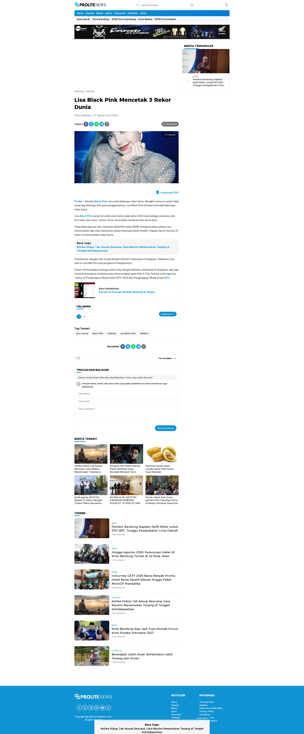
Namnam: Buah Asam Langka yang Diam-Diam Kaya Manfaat (160, 469)
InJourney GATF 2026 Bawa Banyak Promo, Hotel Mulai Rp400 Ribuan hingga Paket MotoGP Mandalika (144, 579)
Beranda (78, 91)
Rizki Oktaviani (82, 115)
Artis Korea (82, 333)
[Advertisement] (126, 66)
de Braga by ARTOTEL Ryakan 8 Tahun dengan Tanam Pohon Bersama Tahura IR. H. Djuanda (88, 501)
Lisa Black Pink (128, 333)
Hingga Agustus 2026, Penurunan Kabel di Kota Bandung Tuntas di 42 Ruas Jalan (143, 554)
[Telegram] (101, 124)
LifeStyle (90, 91)
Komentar (171, 124)
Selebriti (144, 333)
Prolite (78, 201)
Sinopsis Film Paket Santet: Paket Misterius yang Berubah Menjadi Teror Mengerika (125, 470)
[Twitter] (91, 124)
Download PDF (169, 192)
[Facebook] (86, 124)
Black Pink (101, 201)
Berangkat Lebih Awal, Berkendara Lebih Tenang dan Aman (142, 656)
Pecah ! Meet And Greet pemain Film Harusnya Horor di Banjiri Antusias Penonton (162, 500)
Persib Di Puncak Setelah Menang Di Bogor (127, 292)
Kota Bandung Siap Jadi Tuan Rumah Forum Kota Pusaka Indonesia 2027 (145, 631)
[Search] (192, 5)
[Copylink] (106, 124)
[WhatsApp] (96, 124)
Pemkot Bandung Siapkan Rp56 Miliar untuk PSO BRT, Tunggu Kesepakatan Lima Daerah (145, 529)
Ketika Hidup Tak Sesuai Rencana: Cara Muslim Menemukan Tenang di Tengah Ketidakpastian (123, 249)
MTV (167, 277)
